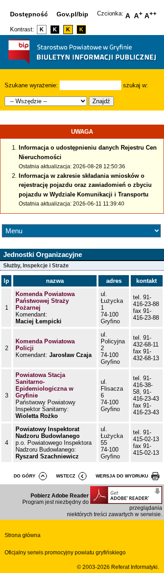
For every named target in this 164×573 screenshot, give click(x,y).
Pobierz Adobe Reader (60, 495)
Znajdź (101, 101)
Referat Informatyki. (135, 567)
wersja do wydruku (122, 475)
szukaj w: (135, 85)
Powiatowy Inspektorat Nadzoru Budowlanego (47, 432)
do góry (25, 475)
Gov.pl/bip (72, 14)
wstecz (65, 475)
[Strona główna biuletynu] (82, 65)
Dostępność (29, 14)
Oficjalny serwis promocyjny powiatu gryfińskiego (65, 552)
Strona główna (23, 535)
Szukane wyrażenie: (31, 85)
